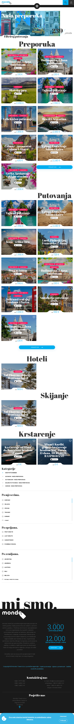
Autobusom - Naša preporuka (15, 479)
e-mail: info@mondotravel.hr (54, 681)
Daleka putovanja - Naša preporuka (17, 482)
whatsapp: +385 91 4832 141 (54, 683)
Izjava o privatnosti (58, 666)
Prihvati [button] (63, 720)
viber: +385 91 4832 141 (54, 685)
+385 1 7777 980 (19, 681)
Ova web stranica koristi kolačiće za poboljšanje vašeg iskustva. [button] (30, 718)
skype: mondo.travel (54, 687)
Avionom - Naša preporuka (14, 476)
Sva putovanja (11, 473)
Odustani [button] (63, 716)
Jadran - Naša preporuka (13, 486)
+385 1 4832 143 (19, 683)
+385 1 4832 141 (19, 685)
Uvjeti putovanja (45, 666)
